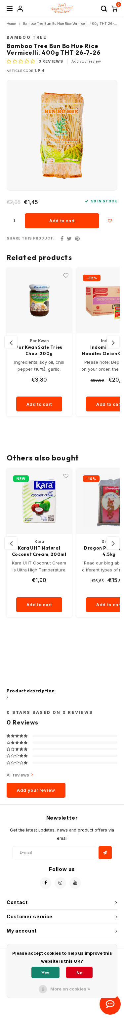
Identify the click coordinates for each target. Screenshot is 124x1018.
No (79, 972)
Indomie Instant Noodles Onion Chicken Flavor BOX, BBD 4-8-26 (39, 351)
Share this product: (31, 238)
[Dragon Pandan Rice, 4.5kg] (39, 501)
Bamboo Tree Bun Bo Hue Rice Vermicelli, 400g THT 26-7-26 (72, 24)
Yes (45, 972)
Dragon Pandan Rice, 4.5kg (39, 551)
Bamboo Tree (27, 37)
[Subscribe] (105, 852)
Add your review (86, 61)
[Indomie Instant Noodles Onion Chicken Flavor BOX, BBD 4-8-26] (39, 301)
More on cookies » (70, 988)
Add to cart (62, 220)
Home (11, 24)
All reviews (18, 774)
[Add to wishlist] (110, 220)
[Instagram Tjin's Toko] (60, 883)
